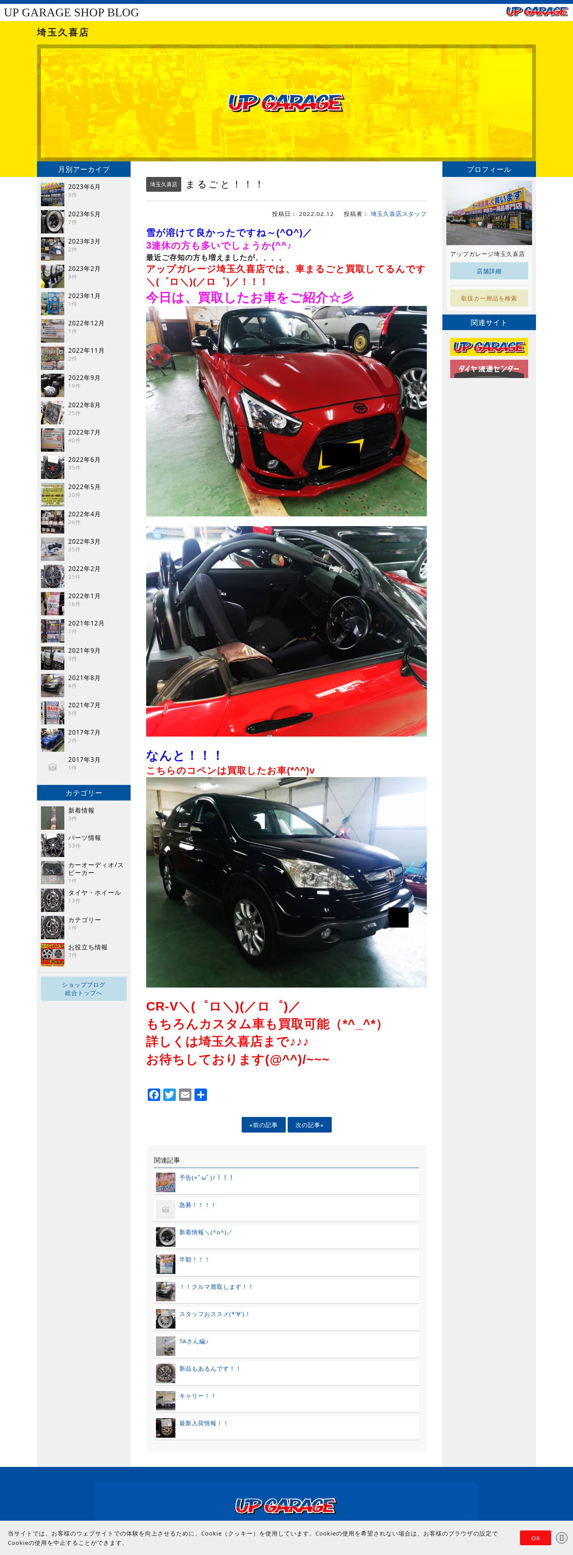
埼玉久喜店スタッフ (399, 213)
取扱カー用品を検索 (489, 298)
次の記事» (309, 1125)
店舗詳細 (489, 271)
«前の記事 (263, 1125)
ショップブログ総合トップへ (84, 989)
